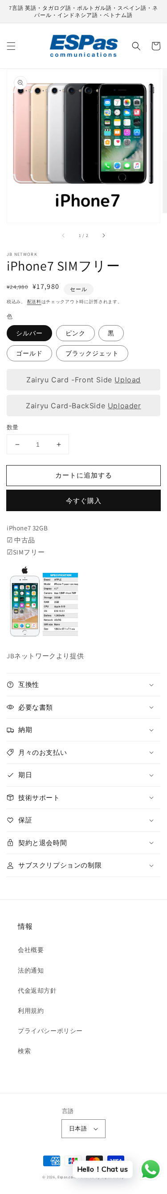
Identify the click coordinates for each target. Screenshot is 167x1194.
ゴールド (29, 353)
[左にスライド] (63, 235)
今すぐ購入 (84, 500)
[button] (11, 46)
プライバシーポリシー (50, 1031)
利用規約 (31, 1011)
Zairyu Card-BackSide (83, 405)
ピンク (75, 333)
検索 (24, 1051)
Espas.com (67, 1176)
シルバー (29, 333)
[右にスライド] (103, 235)
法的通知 (31, 970)
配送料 (34, 302)
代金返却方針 (37, 991)
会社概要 (31, 950)
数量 (13, 427)
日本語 (78, 1128)
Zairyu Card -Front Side (83, 379)
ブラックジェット (92, 353)
